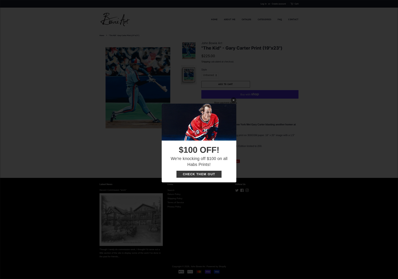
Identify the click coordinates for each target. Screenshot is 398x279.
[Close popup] (233, 100)
